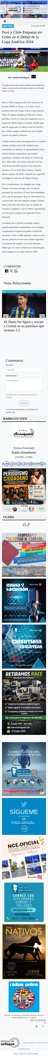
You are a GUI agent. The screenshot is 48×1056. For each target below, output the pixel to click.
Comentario (11, 375)
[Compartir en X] (11, 271)
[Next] (42, 317)
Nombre (9, 365)
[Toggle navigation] (5, 21)
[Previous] (6, 317)
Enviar (24, 403)
